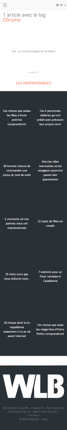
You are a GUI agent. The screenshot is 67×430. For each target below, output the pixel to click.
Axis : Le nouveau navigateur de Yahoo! (34, 51)
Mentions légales (45, 411)
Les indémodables (33, 83)
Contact (34, 415)
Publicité (37, 408)
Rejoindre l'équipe (16, 408)
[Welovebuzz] (17, 5)
